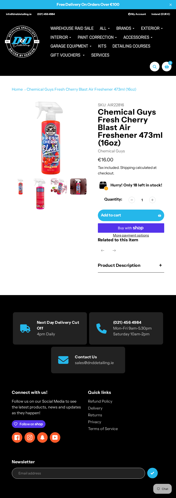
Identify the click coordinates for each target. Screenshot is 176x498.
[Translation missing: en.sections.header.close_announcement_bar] (170, 5)
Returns (95, 415)
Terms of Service (103, 428)
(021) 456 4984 (46, 14)
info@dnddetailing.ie (19, 14)
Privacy (94, 422)
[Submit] (152, 473)
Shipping (127, 167)
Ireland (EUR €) (161, 14)
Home (17, 89)
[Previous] (102, 250)
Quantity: (113, 199)
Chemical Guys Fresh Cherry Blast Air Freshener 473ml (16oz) (81, 89)
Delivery (95, 408)
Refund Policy (100, 401)
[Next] (114, 250)
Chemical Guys (111, 151)
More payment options (131, 235)
